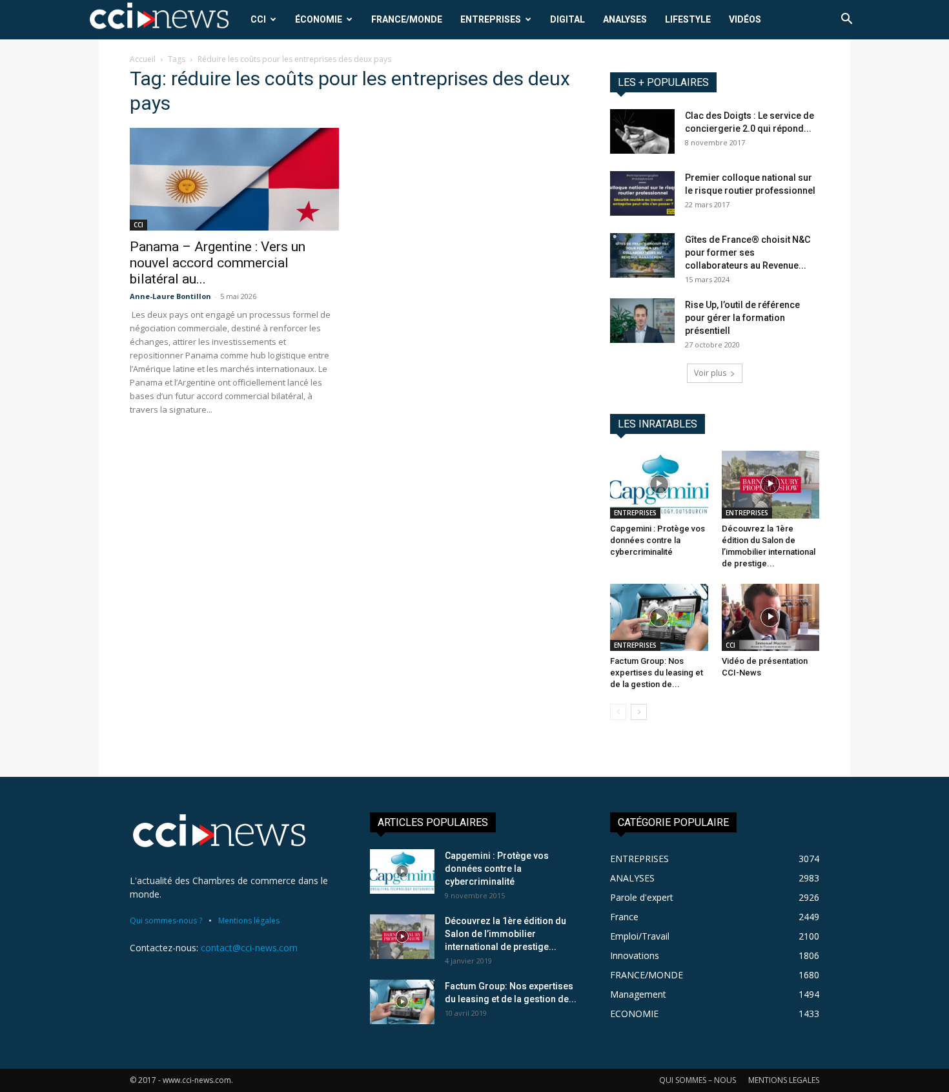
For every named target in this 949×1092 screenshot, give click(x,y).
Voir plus (710, 372)
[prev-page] (618, 712)
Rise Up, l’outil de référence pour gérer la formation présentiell (742, 318)
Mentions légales (249, 920)
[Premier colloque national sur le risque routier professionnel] (642, 193)
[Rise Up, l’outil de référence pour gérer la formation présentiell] (642, 320)
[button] (846, 20)
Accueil (143, 59)
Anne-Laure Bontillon (170, 296)
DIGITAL (567, 19)
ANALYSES (625, 19)
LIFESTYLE (688, 19)
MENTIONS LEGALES (783, 1080)
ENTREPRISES (490, 19)
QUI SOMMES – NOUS (697, 1080)
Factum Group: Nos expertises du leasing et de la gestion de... (656, 672)
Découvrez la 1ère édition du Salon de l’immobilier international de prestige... (505, 934)
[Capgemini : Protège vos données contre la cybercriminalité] (659, 484)
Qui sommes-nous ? (166, 920)
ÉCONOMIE (318, 19)
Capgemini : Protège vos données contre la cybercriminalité (657, 540)
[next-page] (639, 712)
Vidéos (745, 19)
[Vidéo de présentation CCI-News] (771, 617)
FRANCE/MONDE (406, 19)
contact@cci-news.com (249, 948)
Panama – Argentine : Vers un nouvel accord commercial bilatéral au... (217, 263)
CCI (258, 19)
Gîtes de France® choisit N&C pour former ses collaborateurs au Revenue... (747, 252)
